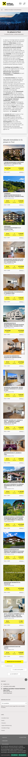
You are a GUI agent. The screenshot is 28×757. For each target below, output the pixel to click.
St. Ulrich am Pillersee (18, 669)
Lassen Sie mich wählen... (5, 755)
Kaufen (2, 720)
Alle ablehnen (14, 755)
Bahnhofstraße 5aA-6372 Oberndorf (14, 691)
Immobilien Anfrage (5, 728)
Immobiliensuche (5, 699)
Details (21, 172)
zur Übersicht (14, 674)
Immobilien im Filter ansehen (14, 661)
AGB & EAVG (4, 740)
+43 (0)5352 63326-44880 (9, 686)
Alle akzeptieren (22, 755)
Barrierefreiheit (5, 744)
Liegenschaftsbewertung (6, 725)
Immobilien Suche (5, 718)
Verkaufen (3, 723)
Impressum (4, 737)
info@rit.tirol (6, 684)
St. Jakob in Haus (9, 666)
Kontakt (3, 730)
